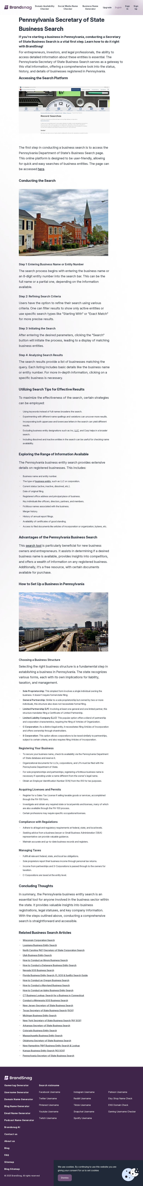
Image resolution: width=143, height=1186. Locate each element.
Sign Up (136, 7)
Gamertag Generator (16, 1085)
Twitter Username (48, 1098)
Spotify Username (83, 1118)
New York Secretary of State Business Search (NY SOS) (52, 1020)
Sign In (127, 7)
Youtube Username (48, 1111)
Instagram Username (84, 1092)
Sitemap (9, 1162)
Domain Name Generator (18, 1099)
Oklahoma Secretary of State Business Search (47, 1040)
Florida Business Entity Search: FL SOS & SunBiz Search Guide (55, 975)
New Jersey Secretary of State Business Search (48, 1005)
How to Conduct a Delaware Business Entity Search (49, 965)
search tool (33, 545)
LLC (77, 430)
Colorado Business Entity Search (40, 1030)
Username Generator (16, 1092)
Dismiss (65, 1178)
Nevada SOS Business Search (38, 970)
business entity (43, 481)
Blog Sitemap (12, 1169)
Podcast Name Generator (19, 1120)
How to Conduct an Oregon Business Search (46, 980)
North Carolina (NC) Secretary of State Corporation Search (53, 950)
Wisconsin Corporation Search (39, 940)
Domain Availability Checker (44, 7)
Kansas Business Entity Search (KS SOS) (44, 1050)
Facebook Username (49, 1092)
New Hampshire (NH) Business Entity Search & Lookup (51, 1045)
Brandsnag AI (12, 1127)
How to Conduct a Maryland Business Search (46, 985)
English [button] (118, 7)
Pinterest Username (49, 1105)
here (41, 169)
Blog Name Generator (16, 1106)
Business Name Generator (90, 7)
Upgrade (107, 7)
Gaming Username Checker (122, 1111)
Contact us (10, 1134)
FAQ (6, 1155)
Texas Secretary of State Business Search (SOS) (48, 1010)
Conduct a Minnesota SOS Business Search (45, 1000)
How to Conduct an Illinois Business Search (45, 960)
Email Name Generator (17, 1113)
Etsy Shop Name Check (120, 1098)
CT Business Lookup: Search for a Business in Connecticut (53, 995)
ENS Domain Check (118, 1105)
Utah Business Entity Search (37, 955)
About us (9, 1141)
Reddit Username (82, 1098)
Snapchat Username (84, 1111)
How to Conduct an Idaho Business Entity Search (48, 990)
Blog (6, 1148)
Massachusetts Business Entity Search (42, 1035)
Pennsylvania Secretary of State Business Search (48, 1055)
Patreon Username (117, 1092)
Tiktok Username (82, 1105)
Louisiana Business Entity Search (40, 945)
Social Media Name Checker (68, 7)
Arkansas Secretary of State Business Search (46, 1025)
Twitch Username (48, 1118)
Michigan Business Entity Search (39, 1015)
